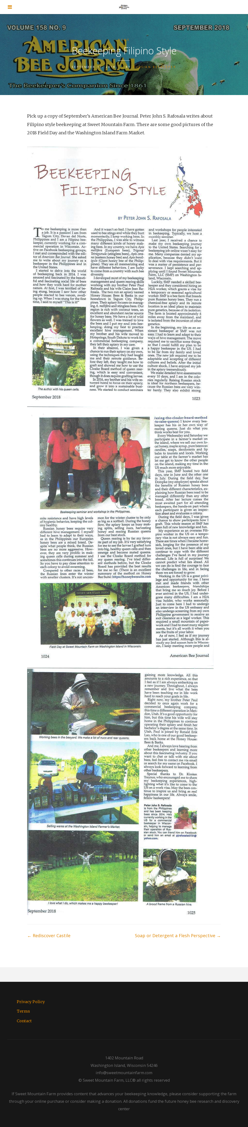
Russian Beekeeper (154, 67)
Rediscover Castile (48, 935)
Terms (23, 1011)
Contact (24, 1020)
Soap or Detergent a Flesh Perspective (178, 935)
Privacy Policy (31, 1001)
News (124, 39)
